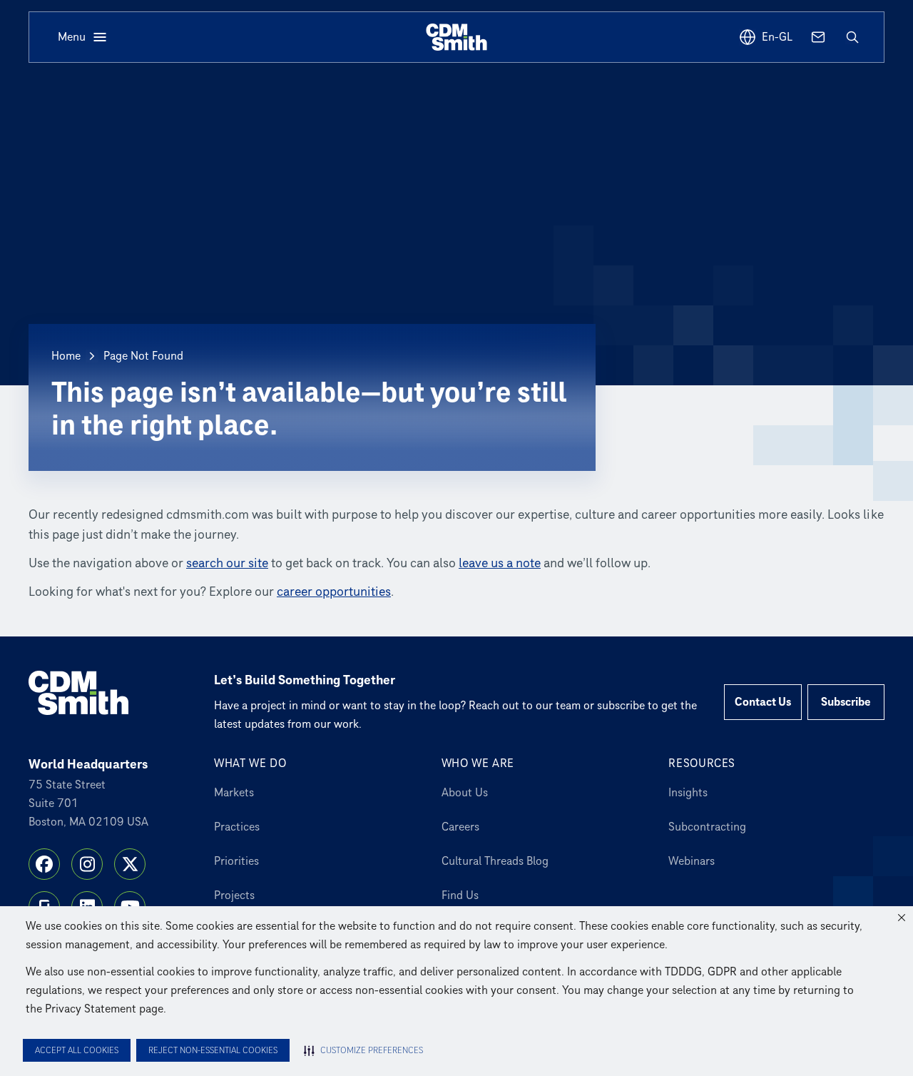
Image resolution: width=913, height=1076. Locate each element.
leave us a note (500, 563)
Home (66, 356)
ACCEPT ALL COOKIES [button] (76, 1051)
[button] (901, 917)
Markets (234, 793)
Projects (234, 895)
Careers (460, 827)
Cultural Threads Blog (495, 861)
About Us (465, 793)
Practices (237, 827)
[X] (130, 864)
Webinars (691, 861)
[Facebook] (44, 864)
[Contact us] (818, 37)
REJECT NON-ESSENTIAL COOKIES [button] (212, 1051)
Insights (688, 793)
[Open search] (852, 37)
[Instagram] (87, 864)
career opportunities (334, 592)
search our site (227, 563)
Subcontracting (707, 827)
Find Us (460, 895)
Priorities (236, 861)
